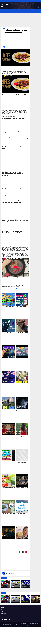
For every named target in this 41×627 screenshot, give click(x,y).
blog (4, 28)
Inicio (5, 9)
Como (9, 9)
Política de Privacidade (4, 609)
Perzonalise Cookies (32, 623)
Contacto (34, 9)
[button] (39, 10)
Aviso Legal (2, 611)
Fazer (13, 9)
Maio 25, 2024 (5, 601)
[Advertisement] (20, 18)
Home (21, 623)
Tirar (22, 9)
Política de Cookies (3, 613)
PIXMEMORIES (5, 619)
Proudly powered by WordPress (4, 624)
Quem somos (3, 11)
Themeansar (15, 624)
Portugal (17, 9)
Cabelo (26, 9)
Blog (30, 9)
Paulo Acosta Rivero (10, 46)
